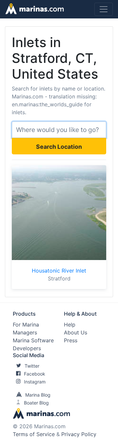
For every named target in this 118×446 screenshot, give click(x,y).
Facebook (34, 374)
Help (69, 324)
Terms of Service (34, 434)
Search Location (59, 146)
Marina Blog (37, 395)
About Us (75, 332)
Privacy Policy (78, 434)
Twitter (32, 366)
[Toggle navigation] (103, 9)
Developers (27, 348)
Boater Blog (36, 403)
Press (70, 340)
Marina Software (33, 340)
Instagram (35, 381)
